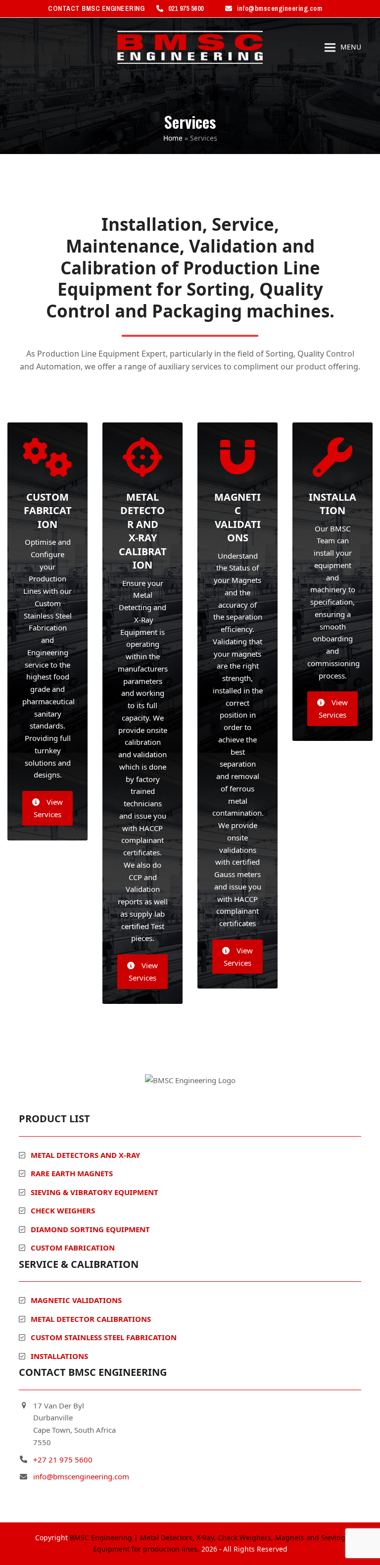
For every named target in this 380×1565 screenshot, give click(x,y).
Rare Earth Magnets (72, 1173)
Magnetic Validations (76, 1300)
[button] (343, 47)
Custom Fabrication (73, 1247)
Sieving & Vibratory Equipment (94, 1192)
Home (173, 138)
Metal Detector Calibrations (91, 1319)
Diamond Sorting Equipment (90, 1229)
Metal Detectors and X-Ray (85, 1155)
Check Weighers (63, 1210)
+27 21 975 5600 (63, 1459)
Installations (59, 1356)
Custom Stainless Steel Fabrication (104, 1337)
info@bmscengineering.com (279, 8)
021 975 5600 (186, 8)
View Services (48, 808)
